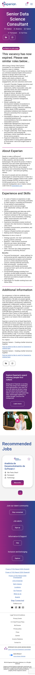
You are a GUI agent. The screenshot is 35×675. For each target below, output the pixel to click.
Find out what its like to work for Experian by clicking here (16, 347)
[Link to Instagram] (22, 607)
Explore (17, 558)
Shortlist (29, 459)
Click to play (17, 421)
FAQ (17, 543)
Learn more (17, 404)
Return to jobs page (12, 48)
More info (17, 483)
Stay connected (17, 512)
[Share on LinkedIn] (6, 37)
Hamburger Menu (31, 4)
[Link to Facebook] (16, 607)
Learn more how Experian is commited (19, 649)
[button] (20, 492)
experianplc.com (17, 186)
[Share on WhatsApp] (12, 37)
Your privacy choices (19, 656)
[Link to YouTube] (12, 607)
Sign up (17, 527)
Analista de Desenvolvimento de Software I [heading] (14, 466)
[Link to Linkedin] (19, 607)
